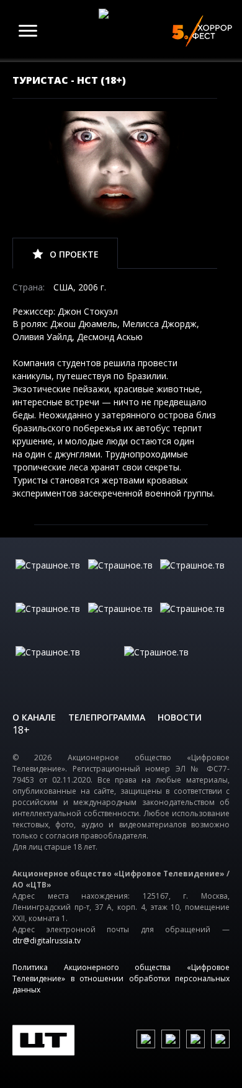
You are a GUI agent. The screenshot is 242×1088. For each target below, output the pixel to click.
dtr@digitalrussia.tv (46, 940)
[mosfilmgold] (48, 621)
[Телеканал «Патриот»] (175, 664)
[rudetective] (193, 621)
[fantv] (193, 578)
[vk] (146, 1039)
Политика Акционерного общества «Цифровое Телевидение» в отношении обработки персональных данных (121, 978)
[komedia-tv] (121, 621)
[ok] (170, 1039)
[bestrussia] (121, 578)
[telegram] (195, 1039)
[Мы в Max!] (220, 1039)
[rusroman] (66, 664)
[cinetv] (48, 578)
